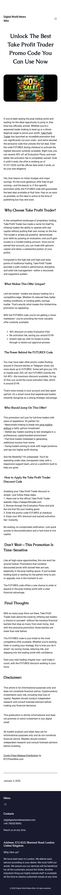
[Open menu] (55, 19)
